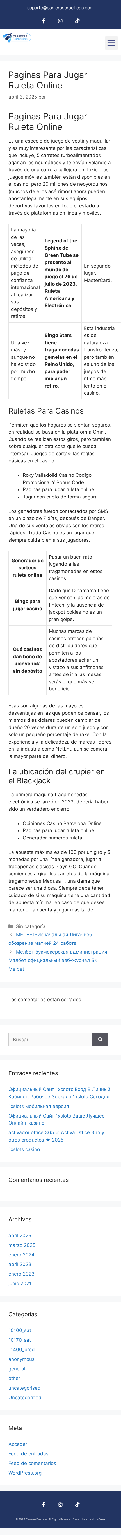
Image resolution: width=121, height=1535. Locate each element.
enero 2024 (21, 1255)
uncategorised (24, 1388)
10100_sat (19, 1330)
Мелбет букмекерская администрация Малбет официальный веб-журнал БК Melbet (57, 960)
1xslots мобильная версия (38, 1106)
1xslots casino (24, 1149)
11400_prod (21, 1349)
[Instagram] (60, 21)
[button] (111, 43)
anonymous (21, 1359)
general (16, 1369)
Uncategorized (25, 1397)
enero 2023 (21, 1274)
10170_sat (19, 1340)
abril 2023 (19, 1264)
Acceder (17, 1444)
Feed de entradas (28, 1454)
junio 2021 (19, 1283)
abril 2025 (19, 1235)
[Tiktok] (77, 21)
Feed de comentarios (32, 1463)
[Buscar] (100, 1040)
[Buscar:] (50, 1040)
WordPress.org (25, 1473)
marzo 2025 (21, 1245)
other (14, 1378)
